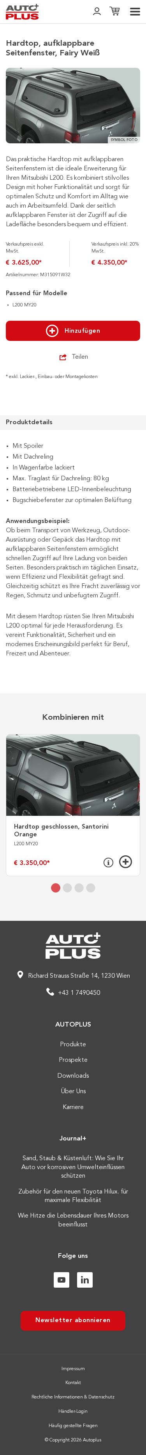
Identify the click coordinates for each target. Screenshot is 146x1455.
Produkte (73, 1045)
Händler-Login (73, 1411)
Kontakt (73, 1383)
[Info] (108, 862)
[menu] (135, 11)
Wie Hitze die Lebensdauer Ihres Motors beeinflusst (73, 1220)
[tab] (55, 888)
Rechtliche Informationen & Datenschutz (73, 1397)
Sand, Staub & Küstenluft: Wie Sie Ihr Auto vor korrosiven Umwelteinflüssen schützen (73, 1167)
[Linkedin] (85, 1280)
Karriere (73, 1107)
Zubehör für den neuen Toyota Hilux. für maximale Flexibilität (73, 1196)
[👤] (97, 12)
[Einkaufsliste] (114, 12)
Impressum (73, 1369)
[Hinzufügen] (125, 861)
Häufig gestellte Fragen (73, 1426)
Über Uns (73, 1092)
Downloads (73, 1076)
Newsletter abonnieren (73, 1320)
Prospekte (73, 1060)
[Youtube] (61, 1280)
